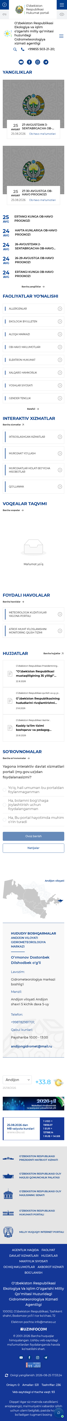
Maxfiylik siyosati (33, 1261)
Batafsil (31, 409)
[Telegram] (45, 62)
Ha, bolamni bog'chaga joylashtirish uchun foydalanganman (28, 804)
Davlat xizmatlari (23, 1255)
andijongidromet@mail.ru (31, 1046)
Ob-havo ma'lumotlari (42, 133)
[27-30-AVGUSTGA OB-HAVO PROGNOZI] (33, 170)
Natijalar (33, 848)
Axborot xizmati (51, 1267)
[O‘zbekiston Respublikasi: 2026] (33, 1103)
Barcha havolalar (11, 601)
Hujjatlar (49, 1255)
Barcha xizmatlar (12, 424)
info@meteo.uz (45, 1322)
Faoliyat (48, 1250)
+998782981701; (23, 1022)
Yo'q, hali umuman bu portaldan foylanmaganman (36, 790)
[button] (62, 5)
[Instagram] (37, 62)
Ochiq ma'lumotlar (19, 1267)
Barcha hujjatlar (51, 653)
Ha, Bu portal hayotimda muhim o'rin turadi (36, 820)
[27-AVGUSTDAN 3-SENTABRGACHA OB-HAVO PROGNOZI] (33, 104)
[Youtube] (21, 62)
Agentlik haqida (25, 1250)
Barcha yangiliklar (31, 286)
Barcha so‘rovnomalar (14, 758)
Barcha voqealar (11, 510)
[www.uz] (33, 1365)
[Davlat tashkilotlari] (4, 5)
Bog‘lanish (33, 1272)
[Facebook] (29, 62)
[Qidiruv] (15, 49)
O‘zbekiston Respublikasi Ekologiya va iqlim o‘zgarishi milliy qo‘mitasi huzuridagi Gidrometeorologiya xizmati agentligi (33, 1294)
